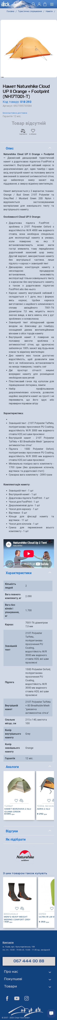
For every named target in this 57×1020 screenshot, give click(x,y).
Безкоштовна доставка (15, 113)
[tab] (28, 148)
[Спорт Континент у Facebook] (7, 998)
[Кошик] (45, 5)
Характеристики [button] (18, 573)
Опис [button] (10, 148)
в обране (32, 134)
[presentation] (50, 790)
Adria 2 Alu (43, 809)
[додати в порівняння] (21, 800)
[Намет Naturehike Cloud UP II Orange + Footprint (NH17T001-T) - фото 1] (28, 49)
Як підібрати (16, 839)
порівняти (23, 134)
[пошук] (34, 5)
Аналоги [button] (12, 767)
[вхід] (39, 5)
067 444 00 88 (29, 961)
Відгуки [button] (12, 831)
